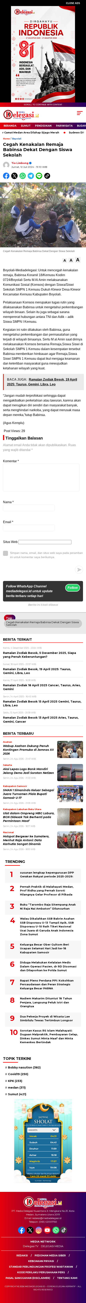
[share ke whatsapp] (23, 178)
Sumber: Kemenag (43, 1181)
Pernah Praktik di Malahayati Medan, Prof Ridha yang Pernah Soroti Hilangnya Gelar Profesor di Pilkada (47, 890)
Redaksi (22, 1255)
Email (8, 522)
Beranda (10, 125)
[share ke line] (40, 178)
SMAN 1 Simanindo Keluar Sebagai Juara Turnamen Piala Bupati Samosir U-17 (28, 794)
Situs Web (10, 542)
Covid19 (18, 1074)
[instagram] (39, 1232)
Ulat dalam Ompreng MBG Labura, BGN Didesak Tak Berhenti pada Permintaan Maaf (29, 817)
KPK (15, 1081)
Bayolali (16, 138)
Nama (8, 502)
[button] (64, 260)
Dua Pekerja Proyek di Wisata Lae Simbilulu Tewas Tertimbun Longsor (46, 1018)
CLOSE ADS (73, 3)
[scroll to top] (80, 1280)
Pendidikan (43, 125)
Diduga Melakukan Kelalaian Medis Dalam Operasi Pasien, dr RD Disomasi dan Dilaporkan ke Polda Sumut (48, 966)
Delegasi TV (30, 1246)
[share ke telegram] (31, 178)
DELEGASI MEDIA (52, 1246)
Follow (73, 587)
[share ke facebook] (7, 178)
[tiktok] (64, 1232)
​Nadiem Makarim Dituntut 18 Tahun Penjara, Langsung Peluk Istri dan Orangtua (46, 1002)
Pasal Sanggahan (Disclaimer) (28, 1277)
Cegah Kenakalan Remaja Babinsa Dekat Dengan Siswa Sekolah (42, 623)
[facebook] (22, 1232)
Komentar (11, 461)
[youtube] (48, 1232)
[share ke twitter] (15, 178)
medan (17, 1087)
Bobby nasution (24, 1067)
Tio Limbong (19, 163)
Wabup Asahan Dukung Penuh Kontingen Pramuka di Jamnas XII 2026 (28, 749)
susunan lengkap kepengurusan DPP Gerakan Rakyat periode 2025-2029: (47, 874)
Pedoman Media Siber (50, 1255)
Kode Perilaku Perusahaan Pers (41, 1272)
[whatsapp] (55, 1232)
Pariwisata (64, 125)
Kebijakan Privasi (41, 1261)
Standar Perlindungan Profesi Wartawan (41, 1266)
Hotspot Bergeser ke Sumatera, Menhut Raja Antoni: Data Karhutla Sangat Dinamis (26, 840)
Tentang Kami (67, 1277)
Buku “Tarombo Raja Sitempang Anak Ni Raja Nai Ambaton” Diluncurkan (48, 906)
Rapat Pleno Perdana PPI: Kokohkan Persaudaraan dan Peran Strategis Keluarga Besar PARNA (47, 984)
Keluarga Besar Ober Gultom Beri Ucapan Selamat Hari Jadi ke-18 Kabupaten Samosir (44, 948)
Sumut (26, 125)
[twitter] (30, 1232)
